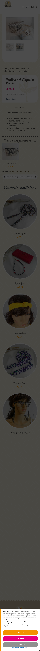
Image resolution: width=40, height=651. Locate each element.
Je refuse (20, 638)
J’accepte (20, 632)
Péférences (20, 644)
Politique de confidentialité (19, 647)
